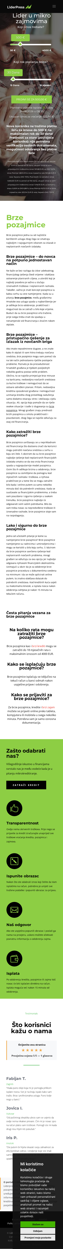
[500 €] (20, 44)
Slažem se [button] (37, 1224)
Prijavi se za (31, 99)
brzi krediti (38, 646)
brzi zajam (48, 707)
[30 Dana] (13, 79)
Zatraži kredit (26, 785)
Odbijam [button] (37, 1231)
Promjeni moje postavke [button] (38, 1237)
